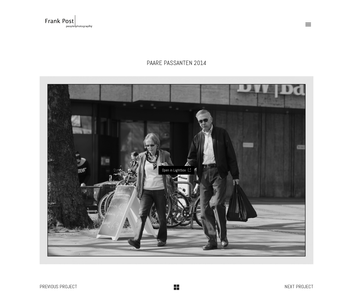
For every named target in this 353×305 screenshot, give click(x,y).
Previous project (58, 286)
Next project (299, 286)
